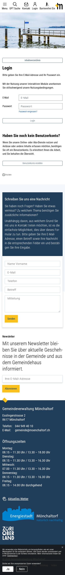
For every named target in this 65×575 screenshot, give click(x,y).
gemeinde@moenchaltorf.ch (32, 430)
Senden (11, 318)
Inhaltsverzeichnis (32, 60)
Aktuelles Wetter (18, 499)
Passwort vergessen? (28, 111)
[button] (5, 6)
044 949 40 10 (24, 426)
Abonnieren (11, 388)
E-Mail (6, 97)
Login (32, 120)
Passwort (7, 106)
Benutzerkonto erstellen (33, 163)
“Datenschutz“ (12, 556)
